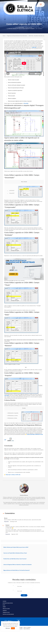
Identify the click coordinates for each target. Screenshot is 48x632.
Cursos (4, 601)
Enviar (24, 595)
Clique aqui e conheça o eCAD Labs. (13, 474)
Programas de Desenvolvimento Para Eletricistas (17, 35)
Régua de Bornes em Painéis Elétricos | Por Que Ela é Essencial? (16, 570)
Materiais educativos (8, 603)
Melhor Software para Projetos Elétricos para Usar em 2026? (15, 547)
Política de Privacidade (8, 614)
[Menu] (41, 4)
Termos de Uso (6, 612)
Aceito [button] (13, 628)
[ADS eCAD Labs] (24, 269)
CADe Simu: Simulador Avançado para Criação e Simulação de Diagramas (21, 28)
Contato (5, 610)
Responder (6, 521)
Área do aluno (6, 608)
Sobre (4, 606)
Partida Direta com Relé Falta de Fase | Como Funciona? (14, 558)
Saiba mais (8, 628)
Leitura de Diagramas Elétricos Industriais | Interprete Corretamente (17, 564)
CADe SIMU (26, 103)
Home (4, 35)
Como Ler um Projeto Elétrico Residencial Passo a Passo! (15, 553)
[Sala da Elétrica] (19, 8)
